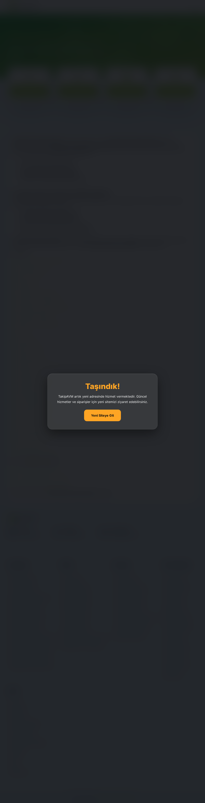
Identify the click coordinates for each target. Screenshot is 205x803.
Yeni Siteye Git (102, 415)
